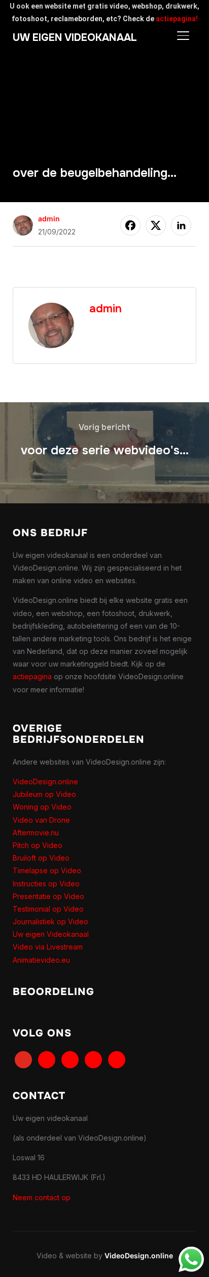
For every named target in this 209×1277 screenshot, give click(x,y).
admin (49, 218)
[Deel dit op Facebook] (130, 225)
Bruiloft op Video (41, 858)
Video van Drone (41, 820)
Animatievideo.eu (41, 960)
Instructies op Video (46, 883)
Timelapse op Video (47, 870)
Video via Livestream (48, 946)
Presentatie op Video (48, 896)
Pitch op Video (37, 845)
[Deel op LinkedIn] (181, 225)
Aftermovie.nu (36, 832)
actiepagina (32, 676)
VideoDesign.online (45, 781)
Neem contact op (42, 1197)
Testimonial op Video (48, 909)
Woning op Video (42, 806)
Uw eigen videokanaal (75, 37)
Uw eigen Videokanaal (51, 934)
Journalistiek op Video (50, 921)
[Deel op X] (156, 225)
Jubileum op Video (44, 794)
